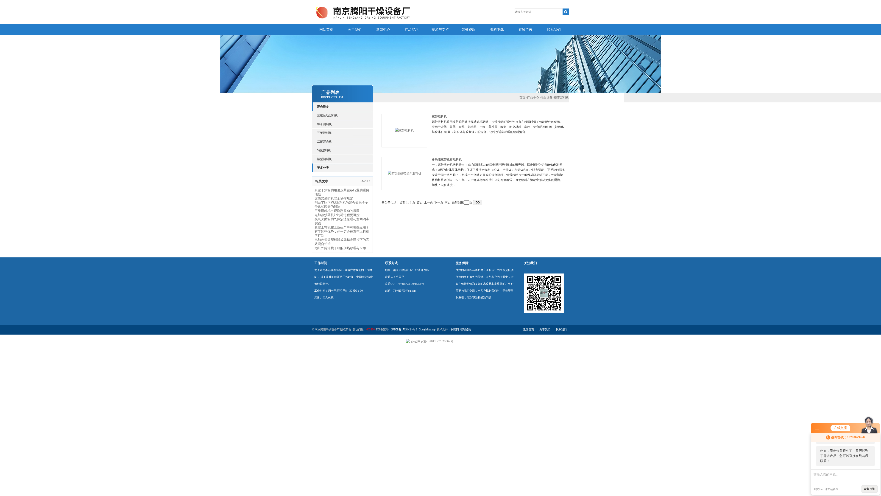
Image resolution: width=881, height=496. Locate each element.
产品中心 (533, 97)
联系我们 (554, 29)
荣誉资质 (468, 29)
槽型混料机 (324, 159)
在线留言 (525, 29)
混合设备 (323, 106)
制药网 (455, 329)
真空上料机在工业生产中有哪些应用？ (342, 227)
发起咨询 (869, 488)
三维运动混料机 (327, 115)
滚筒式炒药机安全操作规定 (334, 198)
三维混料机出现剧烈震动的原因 (337, 211)
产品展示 (411, 29)
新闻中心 (383, 29)
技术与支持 (440, 29)
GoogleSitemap (427, 329)
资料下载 (497, 29)
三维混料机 (324, 133)
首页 (522, 97)
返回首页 (528, 329)
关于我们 (355, 29)
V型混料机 (324, 150)
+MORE (365, 181)
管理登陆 (465, 329)
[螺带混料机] (404, 130)
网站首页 (326, 29)
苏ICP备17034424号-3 (404, 329)
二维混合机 (324, 141)
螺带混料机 (324, 124)
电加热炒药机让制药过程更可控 (337, 215)
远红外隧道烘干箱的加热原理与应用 (340, 248)
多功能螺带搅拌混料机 (447, 159)
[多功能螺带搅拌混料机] (404, 173)
